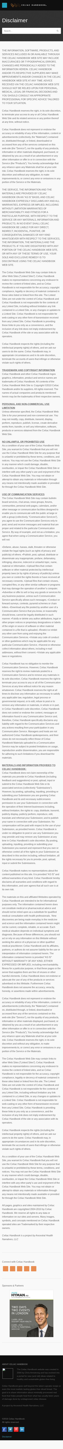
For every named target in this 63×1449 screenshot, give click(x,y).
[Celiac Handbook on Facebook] (4, 1430)
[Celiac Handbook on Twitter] (10, 1430)
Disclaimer (7, 1436)
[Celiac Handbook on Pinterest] (16, 1430)
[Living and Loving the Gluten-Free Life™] (29, 5)
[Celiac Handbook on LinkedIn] (22, 1430)
